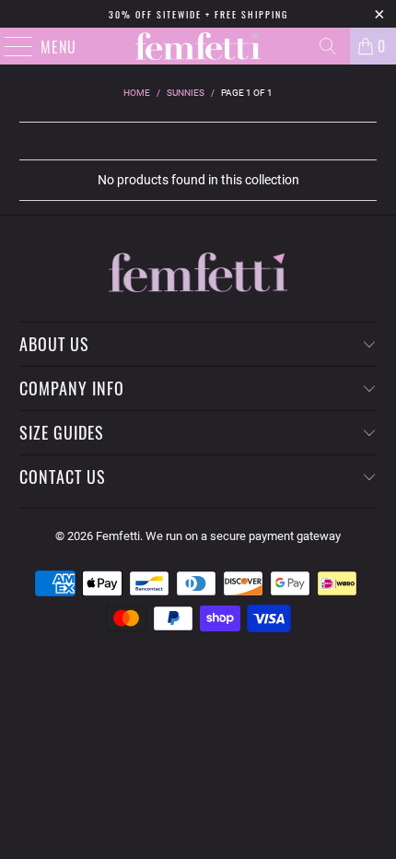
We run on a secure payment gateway (243, 536)
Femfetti (118, 536)
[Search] (327, 46)
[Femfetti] (198, 46)
